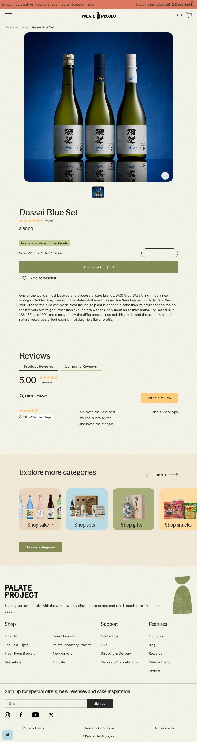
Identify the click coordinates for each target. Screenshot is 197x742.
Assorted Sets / (18, 27)
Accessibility (164, 728)
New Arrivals (62, 653)
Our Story (156, 636)
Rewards (155, 653)
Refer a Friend (160, 662)
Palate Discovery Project (72, 645)
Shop (10, 624)
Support (109, 624)
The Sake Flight (16, 645)
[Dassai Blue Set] (98, 107)
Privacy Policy (33, 728)
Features (158, 624)
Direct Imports (64, 636)
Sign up (100, 703)
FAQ (104, 645)
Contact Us (109, 636)
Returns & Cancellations (119, 662)
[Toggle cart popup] (189, 15)
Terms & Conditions (99, 728)
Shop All (11, 636)
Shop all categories (40, 547)
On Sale (59, 662)
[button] (98, 221)
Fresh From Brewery (20, 653)
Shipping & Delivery (116, 653)
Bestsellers (13, 662)
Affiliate (155, 671)
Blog (152, 645)
